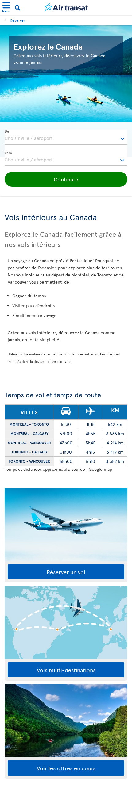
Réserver (17, 20)
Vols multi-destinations (66, 670)
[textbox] (66, 137)
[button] (66, 179)
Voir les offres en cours (66, 768)
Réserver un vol (66, 572)
